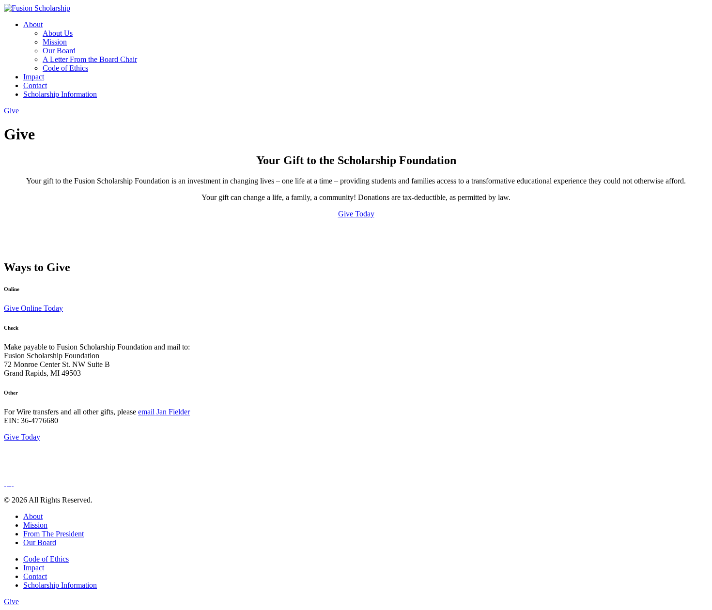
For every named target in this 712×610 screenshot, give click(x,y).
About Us (58, 33)
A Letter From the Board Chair (90, 59)
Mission (55, 42)
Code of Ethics (65, 68)
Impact (33, 77)
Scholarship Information (60, 94)
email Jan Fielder (164, 412)
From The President (53, 534)
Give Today (356, 214)
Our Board (59, 50)
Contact (35, 85)
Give (11, 111)
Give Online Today (33, 308)
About (33, 24)
